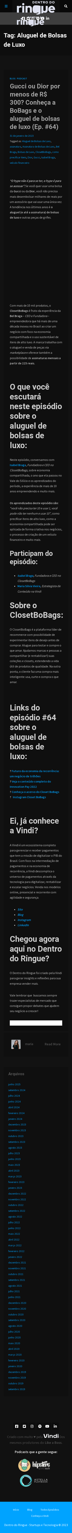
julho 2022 (14, 1222)
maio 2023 (14, 1165)
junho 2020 (14, 1337)
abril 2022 (13, 1239)
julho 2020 (14, 1331)
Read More (53, 1044)
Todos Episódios (50, 1509)
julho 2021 (14, 1291)
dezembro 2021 (17, 1262)
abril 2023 (13, 1170)
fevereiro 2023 (16, 1182)
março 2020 (15, 1354)
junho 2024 (14, 1101)
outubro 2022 (15, 1205)
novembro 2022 (17, 1199)
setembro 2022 (16, 1210)
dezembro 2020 (17, 1303)
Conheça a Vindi (40, 1516)
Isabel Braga (48, 157)
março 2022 (15, 1245)
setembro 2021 (16, 1280)
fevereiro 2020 (16, 1360)
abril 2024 (14, 1107)
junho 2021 (14, 1297)
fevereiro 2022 (16, 1251)
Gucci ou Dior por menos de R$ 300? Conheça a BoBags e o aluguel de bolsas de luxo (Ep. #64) (35, 107)
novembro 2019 (17, 1377)
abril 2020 (14, 1349)
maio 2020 (14, 1343)
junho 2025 (14, 1084)
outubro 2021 (15, 1274)
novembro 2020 (17, 1308)
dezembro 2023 (17, 1124)
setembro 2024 (16, 1090)
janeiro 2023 (15, 1188)
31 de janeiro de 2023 (22, 135)
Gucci (37, 157)
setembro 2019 (16, 1389)
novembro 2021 (17, 1268)
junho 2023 (14, 1159)
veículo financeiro (19, 162)
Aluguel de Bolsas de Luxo (36, 141)
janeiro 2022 (15, 1257)
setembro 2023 (16, 1142)
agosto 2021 (15, 1285)
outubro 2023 (15, 1136)
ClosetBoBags (43, 152)
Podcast (22, 78)
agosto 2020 (15, 1326)
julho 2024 (14, 1095)
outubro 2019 (15, 1383)
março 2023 (15, 1176)
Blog (13, 78)
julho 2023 (14, 1153)
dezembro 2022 (17, 1193)
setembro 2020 (16, 1320)
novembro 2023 (17, 1130)
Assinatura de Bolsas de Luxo (38, 146)
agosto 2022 (15, 1216)
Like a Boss (53, 1442)
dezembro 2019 (17, 1372)
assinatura (15, 146)
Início (16, 1509)
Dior (30, 157)
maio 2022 (14, 1233)
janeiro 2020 (15, 1366)
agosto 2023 (15, 1147)
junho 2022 (14, 1228)
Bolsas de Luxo (26, 152)
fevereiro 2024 (16, 1113)
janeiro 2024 (15, 1119)
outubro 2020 (16, 1314)
